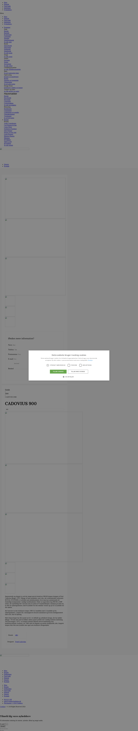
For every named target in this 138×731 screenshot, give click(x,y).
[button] (69, 377)
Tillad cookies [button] (58, 371)
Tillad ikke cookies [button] (78, 371)
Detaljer (90, 360)
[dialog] (69, 365)
